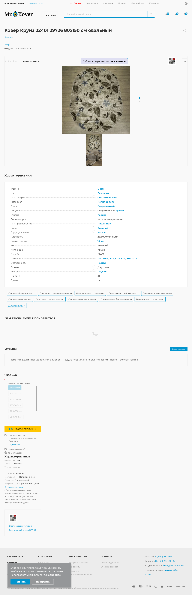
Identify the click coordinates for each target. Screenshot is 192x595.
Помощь (106, 556)
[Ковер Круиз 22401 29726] (96, 100)
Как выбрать (15, 556)
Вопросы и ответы (78, 562)
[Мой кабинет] (186, 4)
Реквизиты (74, 567)
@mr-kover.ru (173, 565)
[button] (139, 98)
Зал (112, 258)
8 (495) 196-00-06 (165, 561)
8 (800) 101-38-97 (14, 3)
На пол (102, 262)
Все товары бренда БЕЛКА (22, 530)
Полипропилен (107, 201)
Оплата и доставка (110, 562)
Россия (102, 214)
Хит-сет (102, 232)
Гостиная (103, 258)
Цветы (120, 210)
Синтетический (107, 197)
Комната (132, 258)
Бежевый (103, 193)
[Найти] (151, 14)
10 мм (101, 241)
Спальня (120, 258)
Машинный (104, 223)
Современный (106, 206)
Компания (45, 556)
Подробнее (14, 444)
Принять (20, 581)
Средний (103, 228)
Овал (101, 188)
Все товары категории (20, 526)
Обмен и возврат (109, 567)
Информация (78, 556)
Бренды (12, 562)
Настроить (43, 581)
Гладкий (103, 271)
